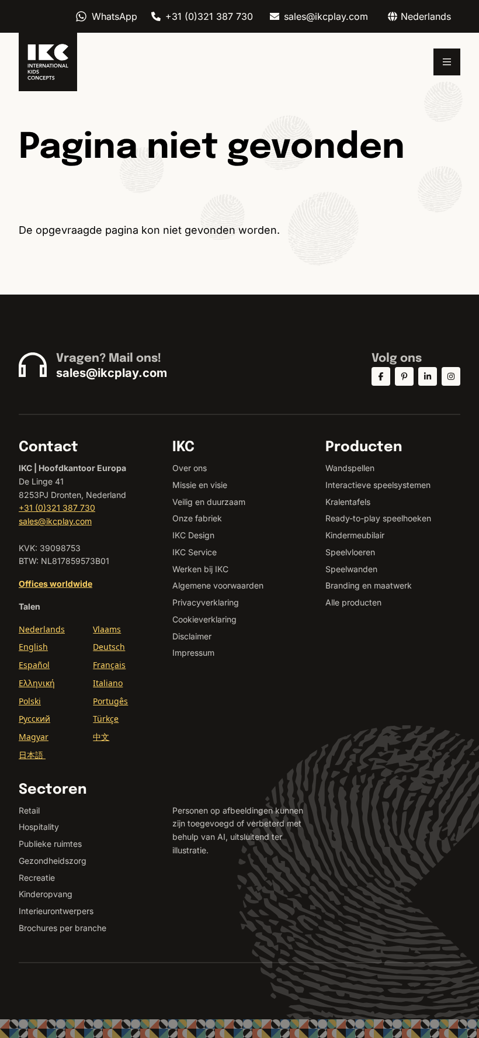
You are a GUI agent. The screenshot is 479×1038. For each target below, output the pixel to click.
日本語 (32, 754)
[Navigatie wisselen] (446, 62)
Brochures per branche (62, 928)
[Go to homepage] (48, 62)
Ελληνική (37, 682)
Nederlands (42, 629)
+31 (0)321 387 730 (209, 16)
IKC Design (193, 535)
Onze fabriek (197, 518)
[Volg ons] (381, 376)
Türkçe (106, 718)
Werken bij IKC (200, 569)
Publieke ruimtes (50, 844)
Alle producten (353, 602)
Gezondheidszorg (52, 861)
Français (109, 664)
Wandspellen (349, 468)
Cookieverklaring (204, 619)
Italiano (108, 682)
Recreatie (37, 878)
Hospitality (39, 827)
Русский (34, 718)
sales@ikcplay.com (326, 16)
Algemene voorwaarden (217, 585)
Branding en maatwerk (368, 585)
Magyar (33, 736)
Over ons (189, 468)
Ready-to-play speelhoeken (378, 518)
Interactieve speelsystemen (378, 485)
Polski (30, 701)
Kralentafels (347, 502)
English (33, 646)
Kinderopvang (45, 894)
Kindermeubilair (354, 535)
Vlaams (107, 629)
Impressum (193, 653)
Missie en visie (199, 485)
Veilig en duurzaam (208, 502)
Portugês (110, 701)
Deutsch (109, 646)
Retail (29, 810)
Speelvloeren (350, 552)
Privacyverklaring (205, 602)
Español (34, 664)
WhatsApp (114, 16)
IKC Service (194, 552)
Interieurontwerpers (56, 911)
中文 (101, 736)
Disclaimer (191, 636)
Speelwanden (351, 569)
